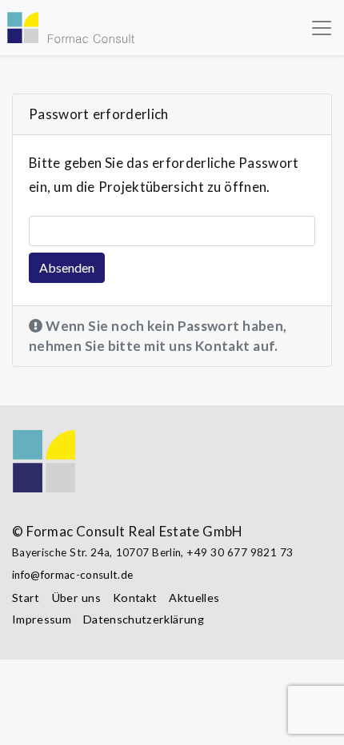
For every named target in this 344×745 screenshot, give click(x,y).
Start (26, 597)
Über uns (76, 597)
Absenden (66, 267)
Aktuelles (194, 597)
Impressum (41, 619)
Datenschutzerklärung (143, 619)
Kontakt (135, 597)
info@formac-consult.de (72, 574)
